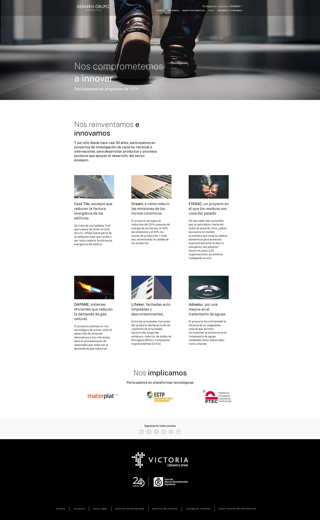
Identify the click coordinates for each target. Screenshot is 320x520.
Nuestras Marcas (193, 10)
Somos (160, 10)
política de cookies (165, 509)
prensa (60, 509)
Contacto (223, 6)
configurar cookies (198, 509)
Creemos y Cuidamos (229, 10)
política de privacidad (130, 509)
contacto (79, 509)
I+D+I (211, 10)
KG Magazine (209, 6)
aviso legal (100, 509)
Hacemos (173, 10)
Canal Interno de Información (237, 509)
